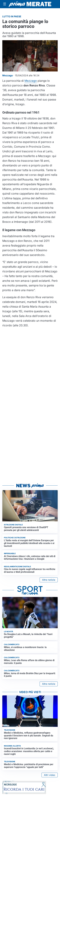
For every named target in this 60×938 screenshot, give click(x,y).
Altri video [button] (49, 774)
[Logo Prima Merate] (30, 4)
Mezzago (30, 80)
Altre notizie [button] (48, 579)
